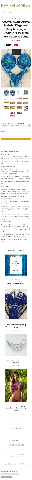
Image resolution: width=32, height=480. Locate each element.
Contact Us (21, 456)
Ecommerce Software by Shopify (22, 459)
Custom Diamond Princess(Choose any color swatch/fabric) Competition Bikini (16, 325)
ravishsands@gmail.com (16, 430)
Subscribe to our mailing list (9, 471)
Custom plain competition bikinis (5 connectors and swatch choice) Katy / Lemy (16, 408)
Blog (17, 456)
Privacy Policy (11, 456)
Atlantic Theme (5, 459)
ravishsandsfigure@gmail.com (16, 432)
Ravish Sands (16, 279)
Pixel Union (12, 459)
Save (17, 45)
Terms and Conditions (19, 454)
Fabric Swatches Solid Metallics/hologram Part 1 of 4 (16, 282)
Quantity (3, 131)
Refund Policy (11, 454)
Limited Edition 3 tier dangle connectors (16, 361)
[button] (16, 123)
